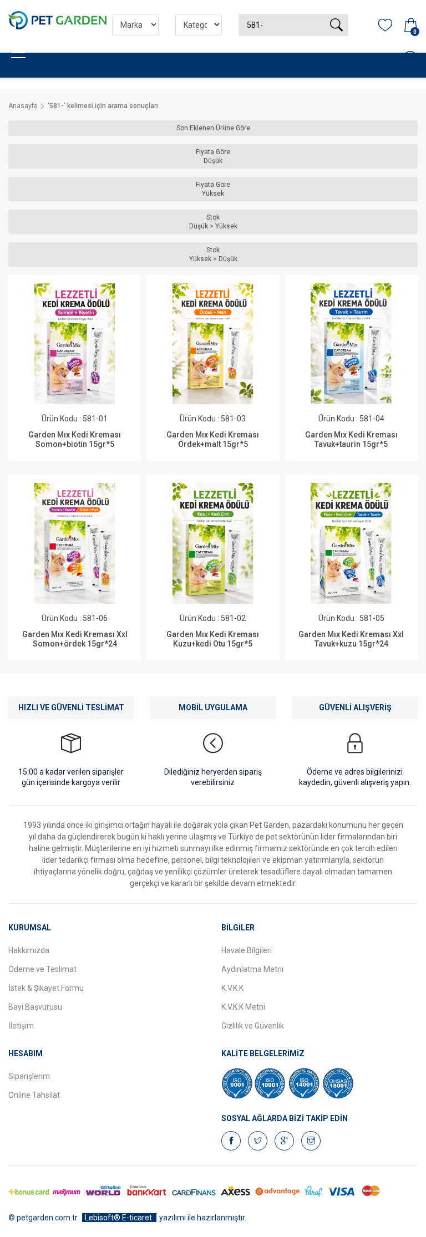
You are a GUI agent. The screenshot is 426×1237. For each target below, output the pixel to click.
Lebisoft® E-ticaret (119, 1217)
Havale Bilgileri (246, 950)
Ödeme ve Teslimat (42, 969)
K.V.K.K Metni (243, 1006)
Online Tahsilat (34, 1095)
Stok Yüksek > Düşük (213, 254)
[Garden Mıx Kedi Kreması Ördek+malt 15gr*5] (213, 343)
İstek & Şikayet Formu (46, 988)
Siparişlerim (29, 1076)
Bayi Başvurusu (35, 1006)
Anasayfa (23, 106)
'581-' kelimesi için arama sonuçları (103, 106)
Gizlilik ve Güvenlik (252, 1025)
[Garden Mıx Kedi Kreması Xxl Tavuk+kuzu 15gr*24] (351, 543)
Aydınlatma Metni (252, 969)
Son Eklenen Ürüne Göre (213, 128)
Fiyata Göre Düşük (213, 156)
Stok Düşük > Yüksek (213, 221)
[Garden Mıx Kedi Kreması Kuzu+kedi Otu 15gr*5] (213, 543)
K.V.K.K (232, 988)
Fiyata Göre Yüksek (213, 189)
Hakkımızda (28, 950)
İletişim (21, 1025)
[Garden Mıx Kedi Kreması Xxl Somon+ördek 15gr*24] (74, 543)
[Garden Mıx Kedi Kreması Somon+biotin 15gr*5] (74, 343)
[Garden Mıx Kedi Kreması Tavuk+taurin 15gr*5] (351, 343)
